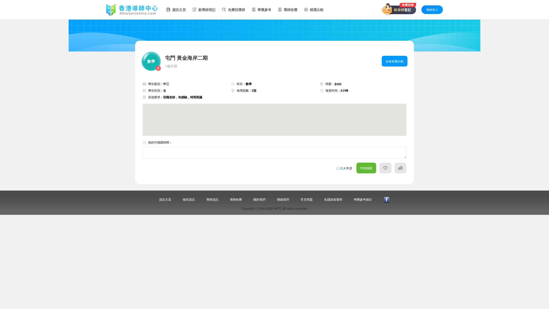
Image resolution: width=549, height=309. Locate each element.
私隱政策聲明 (333, 199)
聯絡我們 (283, 199)
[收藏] (385, 168)
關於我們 (259, 199)
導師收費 (236, 199)
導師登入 (432, 10)
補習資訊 (189, 199)
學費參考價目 (363, 199)
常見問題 (307, 199)
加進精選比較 (395, 61)
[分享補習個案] (400, 168)
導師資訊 (212, 199)
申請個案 (366, 168)
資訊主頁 (165, 199)
